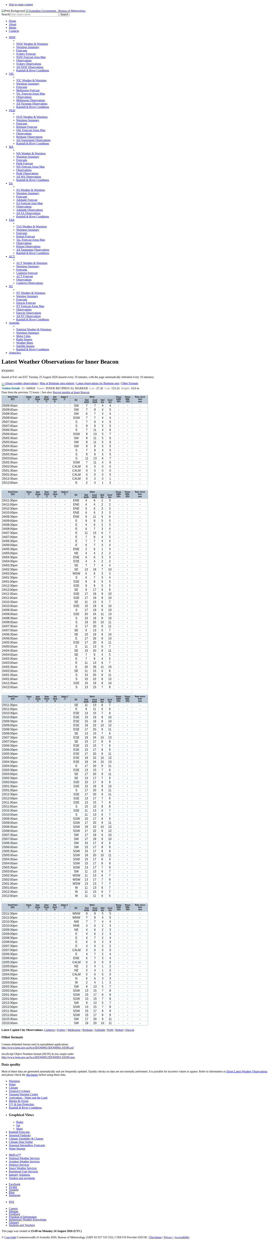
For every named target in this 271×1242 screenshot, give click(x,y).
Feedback (14, 1214)
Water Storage (17, 1148)
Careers (13, 1208)
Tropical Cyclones (19, 1091)
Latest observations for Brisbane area (97, 383)
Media (12, 27)
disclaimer (32, 1074)
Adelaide (100, 1029)
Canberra (49, 1029)
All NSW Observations (29, 67)
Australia (14, 322)
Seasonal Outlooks (20, 1135)
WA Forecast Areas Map (30, 166)
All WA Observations (28, 176)
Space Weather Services (23, 1168)
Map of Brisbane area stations (57, 383)
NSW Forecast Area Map (31, 57)
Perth (110, 1029)
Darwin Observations (28, 312)
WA (11, 146)
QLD (12, 110)
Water (12, 1084)
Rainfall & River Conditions (32, 70)
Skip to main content (21, 4)
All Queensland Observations (33, 140)
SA (11, 183)
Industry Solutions (19, 1174)
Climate (13, 1087)
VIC (11, 73)
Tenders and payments (22, 1178)
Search (5, 14)
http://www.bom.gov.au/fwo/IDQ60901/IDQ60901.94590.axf (37, 1047)
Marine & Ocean (18, 1101)
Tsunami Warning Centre (23, 1094)
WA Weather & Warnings (31, 153)
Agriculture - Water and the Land (28, 1097)
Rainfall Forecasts (19, 1132)
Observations (24, 60)
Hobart (119, 1029)
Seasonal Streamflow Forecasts (27, 1145)
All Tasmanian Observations (32, 249)
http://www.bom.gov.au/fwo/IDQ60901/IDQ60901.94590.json (38, 1057)
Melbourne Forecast (27, 90)
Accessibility (182, 1237)
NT (11, 286)
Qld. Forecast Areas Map (30, 130)
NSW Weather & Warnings (32, 43)
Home (12, 21)
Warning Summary (27, 296)
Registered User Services (23, 1171)
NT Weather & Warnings (30, 292)
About (12, 24)
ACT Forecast (24, 276)
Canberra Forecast (26, 273)
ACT (12, 256)
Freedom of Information (23, 1216)
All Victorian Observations (31, 103)
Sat (18, 1125)
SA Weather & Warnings (30, 190)
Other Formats (129, 383)
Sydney (61, 1029)
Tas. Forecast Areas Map (30, 239)
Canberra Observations (29, 282)
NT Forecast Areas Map (30, 306)
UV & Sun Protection (21, 1104)
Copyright (10, 1237)
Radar (19, 1122)
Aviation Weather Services (24, 1161)
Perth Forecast (24, 163)
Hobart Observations (28, 246)
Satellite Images (25, 346)
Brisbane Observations (29, 136)
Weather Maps (24, 342)
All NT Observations (28, 316)
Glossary (14, 1222)
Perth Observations (27, 173)
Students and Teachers (22, 1225)
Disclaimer (155, 1237)
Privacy (168, 1237)
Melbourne (74, 1029)
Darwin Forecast (26, 302)
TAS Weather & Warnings (31, 226)
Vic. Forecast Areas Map (30, 93)
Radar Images (24, 339)
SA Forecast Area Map (29, 203)
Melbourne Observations (30, 100)
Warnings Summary (27, 47)
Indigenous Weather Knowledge (27, 1219)
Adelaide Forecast (26, 199)
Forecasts (21, 50)
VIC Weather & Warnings (31, 80)
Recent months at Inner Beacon (71, 392)
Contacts (14, 30)
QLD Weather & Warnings (32, 116)
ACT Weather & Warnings (31, 263)
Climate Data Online (21, 1141)
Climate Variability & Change (26, 1138)
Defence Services (19, 1164)
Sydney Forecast (26, 53)
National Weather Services (24, 1158)
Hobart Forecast (25, 236)
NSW (12, 37)
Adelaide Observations (29, 209)
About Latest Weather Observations (246, 1071)
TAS (11, 219)
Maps (19, 1128)
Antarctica (15, 352)
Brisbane (87, 1029)
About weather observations (21, 383)
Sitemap (13, 1211)
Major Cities (23, 336)
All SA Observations (28, 213)
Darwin (129, 1029)
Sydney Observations (28, 63)
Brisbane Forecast (26, 126)
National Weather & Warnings (33, 329)
